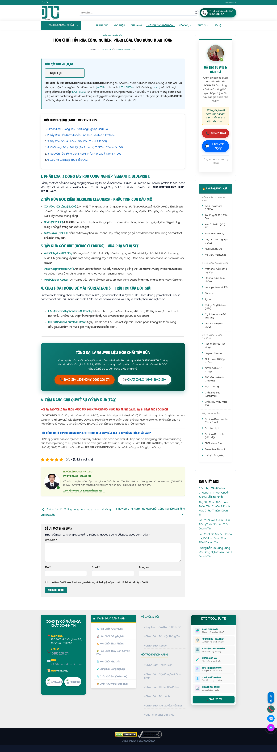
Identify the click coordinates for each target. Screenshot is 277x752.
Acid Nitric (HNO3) (214, 233)
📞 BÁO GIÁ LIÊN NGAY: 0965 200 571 (84, 379)
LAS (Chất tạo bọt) (215, 455)
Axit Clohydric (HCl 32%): (58, 253)
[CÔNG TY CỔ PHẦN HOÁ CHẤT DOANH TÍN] (57, 13)
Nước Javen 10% (213, 248)
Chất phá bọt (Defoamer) (212, 394)
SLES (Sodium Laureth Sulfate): (67, 322)
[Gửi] (196, 13)
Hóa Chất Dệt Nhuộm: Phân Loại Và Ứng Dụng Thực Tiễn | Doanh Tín (215, 538)
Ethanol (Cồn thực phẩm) (215, 280)
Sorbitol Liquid (212, 428)
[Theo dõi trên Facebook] (42, 2)
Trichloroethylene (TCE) (214, 325)
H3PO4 (129, 87)
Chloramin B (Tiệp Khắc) (215, 361)
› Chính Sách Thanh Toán (158, 664)
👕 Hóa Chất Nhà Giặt (108, 661)
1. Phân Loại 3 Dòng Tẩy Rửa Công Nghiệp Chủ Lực (77, 129)
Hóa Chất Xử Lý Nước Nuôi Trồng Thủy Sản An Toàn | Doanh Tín (214, 524)
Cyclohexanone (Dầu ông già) (216, 316)
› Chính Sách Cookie (155, 645)
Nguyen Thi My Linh (125, 50)
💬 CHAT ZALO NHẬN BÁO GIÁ (144, 379)
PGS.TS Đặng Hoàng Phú (77, 476)
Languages (230, 2)
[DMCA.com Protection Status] (126, 734)
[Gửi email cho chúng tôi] (44, 2)
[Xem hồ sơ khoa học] (52, 481)
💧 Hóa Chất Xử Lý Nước (110, 628)
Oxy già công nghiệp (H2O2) (216, 241)
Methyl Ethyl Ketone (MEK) (215, 307)
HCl (121, 87)
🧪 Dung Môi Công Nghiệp (111, 669)
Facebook (75, 681)
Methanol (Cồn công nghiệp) (216, 270)
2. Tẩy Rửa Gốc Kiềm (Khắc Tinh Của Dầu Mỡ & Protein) (80, 135)
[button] (61, 25)
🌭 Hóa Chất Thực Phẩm (110, 643)
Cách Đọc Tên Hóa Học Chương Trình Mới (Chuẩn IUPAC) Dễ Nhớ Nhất (214, 492)
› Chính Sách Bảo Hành (157, 696)
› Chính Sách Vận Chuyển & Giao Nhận (162, 676)
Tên (48, 567)
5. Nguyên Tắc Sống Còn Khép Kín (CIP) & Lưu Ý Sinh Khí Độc (84, 153)
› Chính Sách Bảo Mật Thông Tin (162, 636)
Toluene (209, 293)
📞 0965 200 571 (213, 699)
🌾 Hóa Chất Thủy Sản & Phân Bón (113, 653)
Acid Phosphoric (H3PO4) (213, 208)
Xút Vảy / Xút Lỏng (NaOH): (60, 206)
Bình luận (51, 539)
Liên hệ (217, 25)
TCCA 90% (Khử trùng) (213, 370)
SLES (82, 91)
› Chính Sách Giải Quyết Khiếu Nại (163, 705)
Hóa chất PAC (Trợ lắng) (215, 345)
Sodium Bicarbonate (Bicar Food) (216, 421)
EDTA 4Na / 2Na (213, 443)
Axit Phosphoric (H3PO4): (59, 268)
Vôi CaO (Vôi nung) (215, 254)
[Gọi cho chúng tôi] (47, 2)
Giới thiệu (119, 25)
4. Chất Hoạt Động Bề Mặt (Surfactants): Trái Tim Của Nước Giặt (85, 147)
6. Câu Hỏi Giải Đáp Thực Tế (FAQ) (67, 159)
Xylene (208, 299)
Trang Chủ (102, 25)
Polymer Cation (213, 353)
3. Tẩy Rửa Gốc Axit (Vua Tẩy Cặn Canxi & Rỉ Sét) (77, 141)
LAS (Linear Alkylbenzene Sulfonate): (70, 311)
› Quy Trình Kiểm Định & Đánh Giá (162, 627)
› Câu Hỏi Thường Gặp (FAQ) (159, 714)
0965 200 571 (216, 133)
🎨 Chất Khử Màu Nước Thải (112, 683)
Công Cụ (184, 25)
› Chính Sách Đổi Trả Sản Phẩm (161, 687)
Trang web (144, 567)
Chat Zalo (56, 681)
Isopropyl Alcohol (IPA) (216, 287)
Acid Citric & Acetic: (56, 279)
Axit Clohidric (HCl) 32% (215, 226)
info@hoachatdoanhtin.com (66, 664)
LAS (75, 91)
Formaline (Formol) (215, 449)
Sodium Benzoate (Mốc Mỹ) (214, 436)
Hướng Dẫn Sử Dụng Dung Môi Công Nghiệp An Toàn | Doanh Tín (215, 552)
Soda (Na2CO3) (53, 222)
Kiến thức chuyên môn (160, 25)
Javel (156, 87)
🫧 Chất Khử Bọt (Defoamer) (112, 676)
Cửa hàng (136, 25)
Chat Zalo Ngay (214, 146)
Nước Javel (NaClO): (56, 233)
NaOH (100, 87)
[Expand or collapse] (81, 73)
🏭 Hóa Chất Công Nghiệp (111, 636)
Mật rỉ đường (212, 386)
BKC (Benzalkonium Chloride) (215, 379)
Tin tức (202, 25)
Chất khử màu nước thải (216, 403)
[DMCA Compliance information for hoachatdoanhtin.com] (149, 734)
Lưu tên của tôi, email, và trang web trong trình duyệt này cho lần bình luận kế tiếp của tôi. (99, 582)
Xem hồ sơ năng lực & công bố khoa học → (84, 490)
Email (96, 567)
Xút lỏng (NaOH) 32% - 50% (216, 217)
